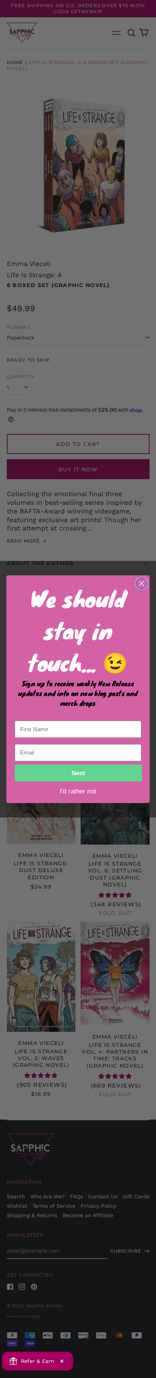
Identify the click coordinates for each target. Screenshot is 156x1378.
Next (78, 772)
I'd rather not (78, 790)
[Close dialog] (141, 582)
